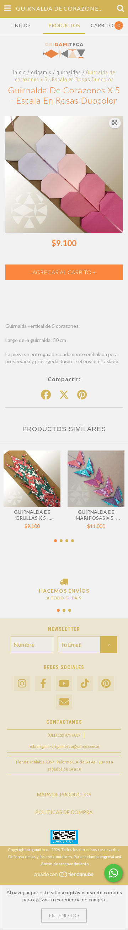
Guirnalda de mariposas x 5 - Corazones (96, 515)
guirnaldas (69, 72)
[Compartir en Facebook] (46, 395)
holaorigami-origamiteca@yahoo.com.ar (64, 746)
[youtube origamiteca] (64, 683)
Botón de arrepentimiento (65, 863)
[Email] (64, 702)
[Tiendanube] (64, 876)
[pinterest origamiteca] (106, 683)
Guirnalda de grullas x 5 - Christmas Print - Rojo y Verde (32, 515)
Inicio (19, 72)
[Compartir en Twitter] (64, 395)
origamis (41, 72)
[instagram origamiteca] (22, 683)
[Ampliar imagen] (115, 123)
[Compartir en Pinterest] (82, 395)
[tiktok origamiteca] (85, 683)
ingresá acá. (111, 856)
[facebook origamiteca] (43, 683)
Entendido (64, 915)
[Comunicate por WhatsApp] (113, 873)
